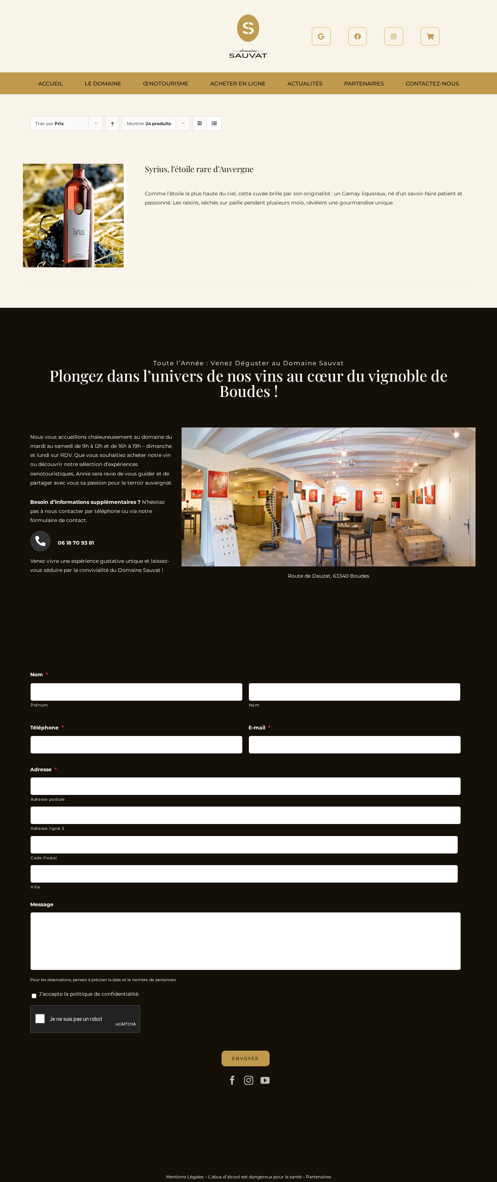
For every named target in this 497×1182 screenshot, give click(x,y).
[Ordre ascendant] (112, 123)
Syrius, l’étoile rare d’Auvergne (199, 168)
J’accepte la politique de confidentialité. (89, 994)
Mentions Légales (185, 1176)
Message (41, 904)
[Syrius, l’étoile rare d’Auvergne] (75, 168)
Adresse (43, 769)
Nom (39, 674)
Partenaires (318, 1176)
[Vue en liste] (214, 123)
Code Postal (44, 857)
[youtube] (265, 1080)
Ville (35, 887)
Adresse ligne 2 (47, 828)
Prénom (39, 705)
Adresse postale (48, 799)
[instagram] (248, 1080)
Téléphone (47, 727)
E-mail (259, 727)
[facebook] (232, 1080)
